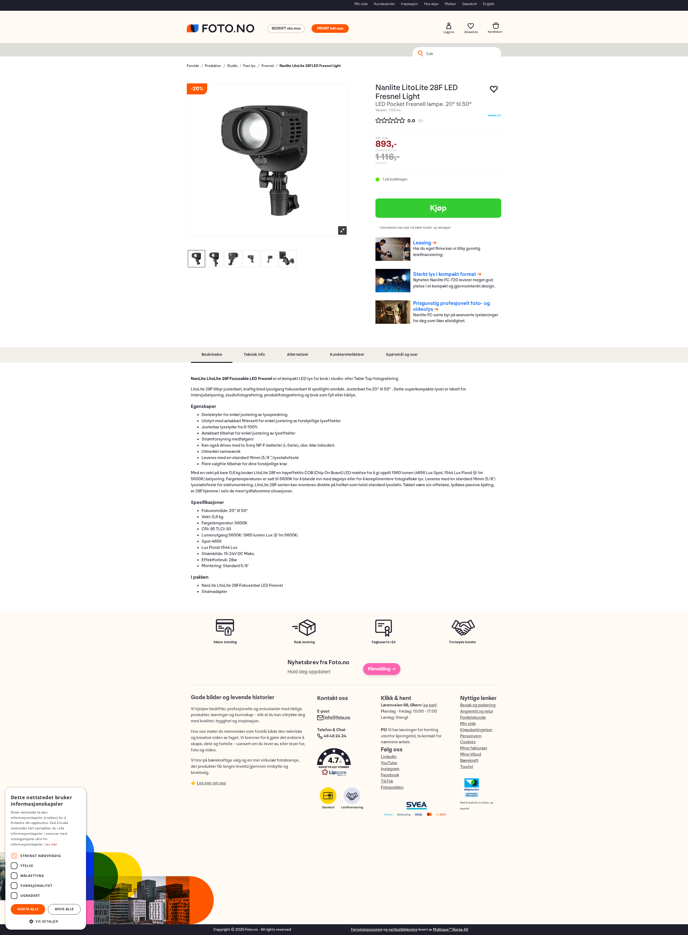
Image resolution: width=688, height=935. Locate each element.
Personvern (471, 736)
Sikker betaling (225, 642)
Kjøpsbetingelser (476, 730)
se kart (430, 705)
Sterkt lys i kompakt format (444, 274)
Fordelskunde (473, 717)
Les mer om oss (211, 783)
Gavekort (469, 4)
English (488, 4)
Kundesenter (384, 4)
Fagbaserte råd (384, 642)
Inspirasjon (409, 4)
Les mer (51, 844)
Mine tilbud (470, 754)
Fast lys (249, 65)
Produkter (213, 65)
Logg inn (448, 26)
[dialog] (45, 859)
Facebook (390, 775)
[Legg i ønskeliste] (494, 90)
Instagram (390, 769)
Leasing (422, 243)
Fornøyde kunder (462, 642)
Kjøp (438, 208)
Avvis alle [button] (64, 909)
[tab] (211, 354)
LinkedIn (389, 756)
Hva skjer (431, 4)
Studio (232, 65)
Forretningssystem (366, 929)
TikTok (387, 781)
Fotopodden (392, 787)
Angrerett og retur (476, 711)
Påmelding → (382, 669)
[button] (343, 763)
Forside (193, 65)
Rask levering (304, 642)
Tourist (466, 766)
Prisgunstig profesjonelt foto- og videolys (451, 306)
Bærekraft (469, 760)
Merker (450, 4)
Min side (361, 4)
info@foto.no (337, 717)
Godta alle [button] (28, 909)
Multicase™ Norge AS (450, 929)
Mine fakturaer (473, 748)
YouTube (389, 763)
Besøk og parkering (478, 705)
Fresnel (267, 65)
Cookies (468, 742)
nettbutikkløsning (402, 929)
